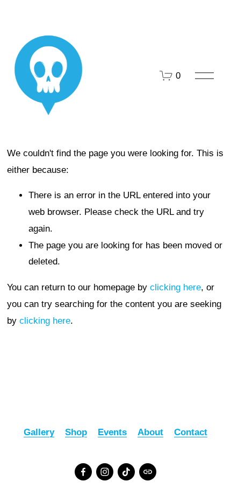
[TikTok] (126, 471)
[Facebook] (83, 471)
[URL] (147, 471)
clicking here (175, 287)
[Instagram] (104, 471)
